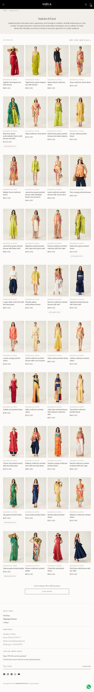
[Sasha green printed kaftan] (13, 547)
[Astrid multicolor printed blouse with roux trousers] (35, 336)
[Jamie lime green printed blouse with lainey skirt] (13, 224)
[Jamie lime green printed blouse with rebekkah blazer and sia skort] (35, 171)
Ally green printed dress (12, 515)
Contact (6, 622)
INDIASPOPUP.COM (21, 683)
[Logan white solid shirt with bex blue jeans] (13, 280)
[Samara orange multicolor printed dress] (58, 442)
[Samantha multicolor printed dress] (80, 388)
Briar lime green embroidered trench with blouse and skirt (12, 136)
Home (5, 10)
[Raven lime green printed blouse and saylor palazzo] (58, 112)
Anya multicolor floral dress (80, 82)
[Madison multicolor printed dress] (80, 493)
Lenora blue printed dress (35, 515)
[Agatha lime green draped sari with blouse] (35, 61)
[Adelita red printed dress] (13, 388)
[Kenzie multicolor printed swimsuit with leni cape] (58, 224)
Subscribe (87, 666)
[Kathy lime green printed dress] (80, 224)
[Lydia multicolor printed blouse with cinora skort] (58, 171)
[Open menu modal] (3, 4)
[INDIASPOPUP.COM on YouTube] (19, 674)
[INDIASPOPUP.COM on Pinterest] (11, 674)
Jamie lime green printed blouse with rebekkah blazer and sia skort (35, 194)
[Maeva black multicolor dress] (58, 61)
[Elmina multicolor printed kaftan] (35, 547)
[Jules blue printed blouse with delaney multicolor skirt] (58, 388)
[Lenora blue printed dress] (35, 493)
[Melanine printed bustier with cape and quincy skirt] (35, 224)
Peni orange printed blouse (80, 192)
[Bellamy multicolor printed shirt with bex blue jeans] (35, 442)
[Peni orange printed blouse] (80, 171)
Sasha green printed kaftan (13, 568)
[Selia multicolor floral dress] (35, 112)
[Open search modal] (85, 4)
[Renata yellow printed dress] (58, 493)
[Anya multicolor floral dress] (80, 61)
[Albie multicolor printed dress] (35, 388)
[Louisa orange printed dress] (13, 336)
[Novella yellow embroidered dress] (35, 280)
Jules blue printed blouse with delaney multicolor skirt (57, 411)
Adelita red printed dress (12, 409)
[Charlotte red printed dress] (58, 547)
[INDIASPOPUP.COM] (47, 4)
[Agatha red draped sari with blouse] (13, 61)
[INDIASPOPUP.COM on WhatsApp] (15, 674)
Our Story (6, 616)
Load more (47, 591)
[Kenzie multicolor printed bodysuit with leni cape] (80, 442)
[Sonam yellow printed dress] (80, 112)
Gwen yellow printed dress (58, 358)
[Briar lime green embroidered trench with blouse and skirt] (13, 112)
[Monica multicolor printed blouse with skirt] (58, 280)
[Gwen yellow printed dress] (58, 336)
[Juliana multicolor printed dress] (80, 336)
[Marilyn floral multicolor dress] (13, 171)
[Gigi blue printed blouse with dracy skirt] (80, 280)
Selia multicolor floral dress (35, 134)
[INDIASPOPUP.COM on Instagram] (8, 674)
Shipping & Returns (10, 619)
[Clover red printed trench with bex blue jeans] (13, 442)
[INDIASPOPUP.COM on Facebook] (4, 674)
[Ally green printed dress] (13, 493)
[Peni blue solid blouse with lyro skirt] (80, 547)
